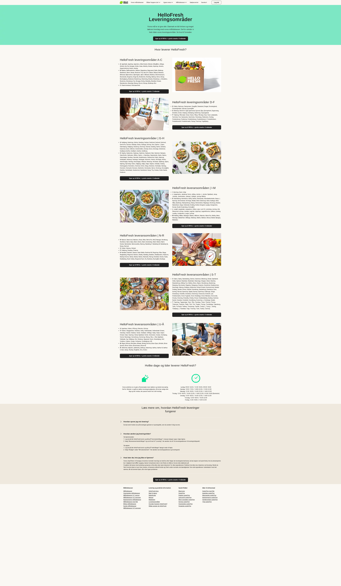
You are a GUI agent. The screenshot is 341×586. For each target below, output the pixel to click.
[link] (170, 480)
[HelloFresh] (124, 2)
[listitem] (145, 385)
